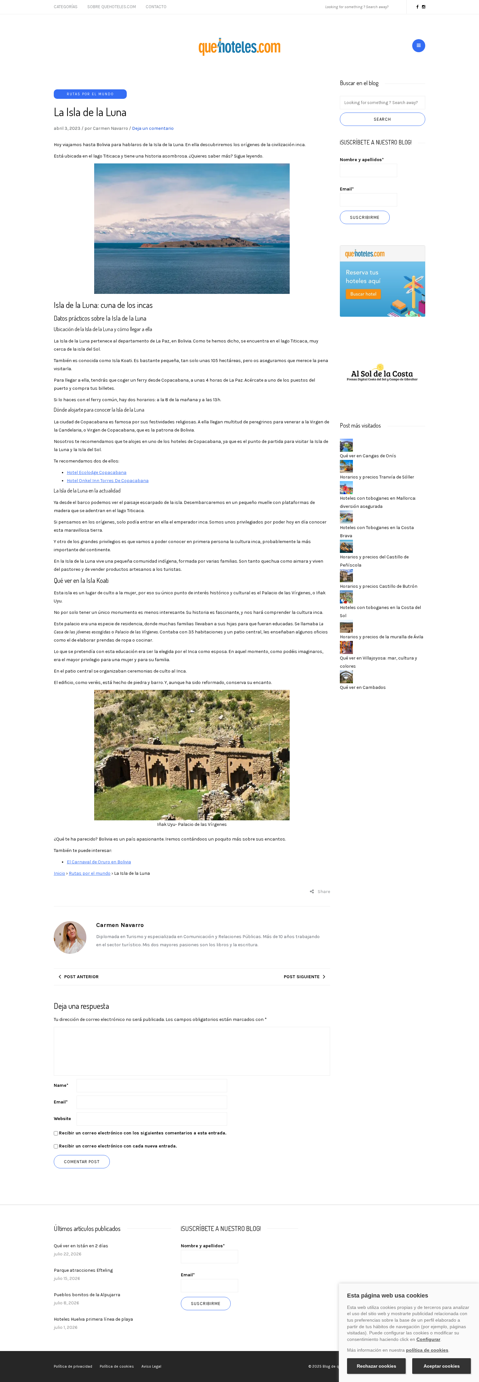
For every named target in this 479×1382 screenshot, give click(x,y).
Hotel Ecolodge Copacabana (96, 472)
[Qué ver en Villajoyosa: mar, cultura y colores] (346, 647)
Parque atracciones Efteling (83, 1270)
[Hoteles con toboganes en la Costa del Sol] (346, 596)
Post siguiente (302, 977)
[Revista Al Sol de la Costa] (383, 373)
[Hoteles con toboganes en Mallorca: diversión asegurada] (346, 487)
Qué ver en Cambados (363, 687)
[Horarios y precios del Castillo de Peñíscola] (346, 546)
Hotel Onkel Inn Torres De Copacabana (108, 480)
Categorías (66, 6)
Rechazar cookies (376, 1366)
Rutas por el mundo (90, 94)
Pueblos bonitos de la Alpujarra (87, 1295)
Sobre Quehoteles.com (111, 6)
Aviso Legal (151, 1366)
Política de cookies (117, 1366)
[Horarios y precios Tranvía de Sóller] (346, 466)
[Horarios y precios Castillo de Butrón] (346, 575)
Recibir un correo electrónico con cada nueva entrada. (118, 1146)
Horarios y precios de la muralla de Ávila (381, 637)
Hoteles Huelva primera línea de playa (93, 1319)
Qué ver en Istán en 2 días (81, 1246)
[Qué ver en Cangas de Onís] (346, 445)
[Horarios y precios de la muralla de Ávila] (346, 626)
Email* (347, 189)
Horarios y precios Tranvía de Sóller (377, 477)
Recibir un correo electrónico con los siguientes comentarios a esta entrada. (142, 1133)
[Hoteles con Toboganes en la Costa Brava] (346, 516)
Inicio (59, 873)
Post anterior (81, 977)
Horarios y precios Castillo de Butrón (378, 586)
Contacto (156, 6)
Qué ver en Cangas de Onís (368, 456)
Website (62, 1118)
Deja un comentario (153, 128)
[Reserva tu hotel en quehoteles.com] (383, 280)
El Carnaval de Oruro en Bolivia (99, 862)
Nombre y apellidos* (362, 159)
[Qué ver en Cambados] (346, 676)
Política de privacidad (73, 1366)
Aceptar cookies (442, 1366)
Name (61, 1085)
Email (61, 1102)
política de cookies (427, 1350)
